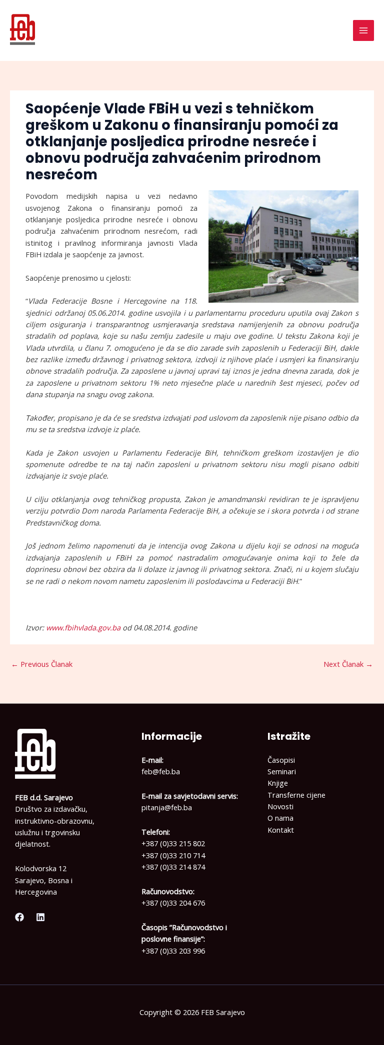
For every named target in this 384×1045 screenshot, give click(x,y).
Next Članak (348, 664)
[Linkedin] (40, 917)
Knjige (278, 783)
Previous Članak (41, 664)
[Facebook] (19, 917)
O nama (281, 818)
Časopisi (281, 760)
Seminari (282, 771)
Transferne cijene (297, 795)
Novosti (281, 806)
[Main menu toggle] (363, 30)
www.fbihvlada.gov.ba (83, 627)
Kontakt (281, 830)
